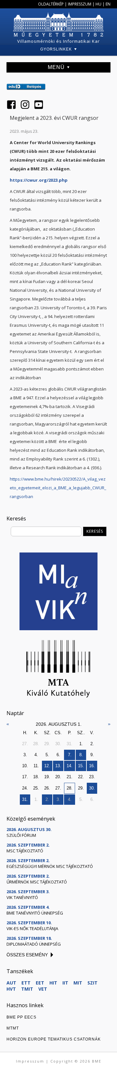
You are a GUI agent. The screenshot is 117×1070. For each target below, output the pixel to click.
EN (108, 4)
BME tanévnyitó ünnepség (34, 913)
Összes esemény (27, 954)
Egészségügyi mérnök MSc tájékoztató (49, 866)
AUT (11, 983)
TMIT (27, 989)
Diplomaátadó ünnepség (33, 944)
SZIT (92, 983)
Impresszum (79, 4)
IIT (65, 983)
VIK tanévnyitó (22, 897)
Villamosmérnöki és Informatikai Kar (58, 41)
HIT (53, 983)
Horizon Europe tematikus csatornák (53, 1039)
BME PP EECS (21, 1017)
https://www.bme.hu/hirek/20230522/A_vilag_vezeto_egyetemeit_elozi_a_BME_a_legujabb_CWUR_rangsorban (58, 487)
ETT (26, 983)
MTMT (12, 1028)
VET (42, 989)
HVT (11, 989)
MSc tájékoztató (24, 851)
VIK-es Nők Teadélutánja (32, 928)
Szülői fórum (21, 835)
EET (40, 983)
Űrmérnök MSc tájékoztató (36, 882)
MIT (77, 983)
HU (98, 4)
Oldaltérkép (51, 4)
